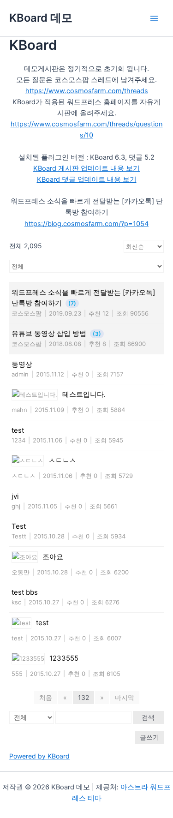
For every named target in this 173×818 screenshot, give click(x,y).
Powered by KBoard (39, 756)
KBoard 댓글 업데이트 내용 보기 (87, 179)
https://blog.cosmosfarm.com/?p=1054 (86, 224)
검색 (148, 717)
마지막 (124, 697)
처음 (45, 697)
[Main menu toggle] (154, 18)
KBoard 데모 (40, 17)
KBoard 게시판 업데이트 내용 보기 (86, 168)
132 (83, 697)
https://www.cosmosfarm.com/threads (86, 91)
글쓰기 (149, 737)
